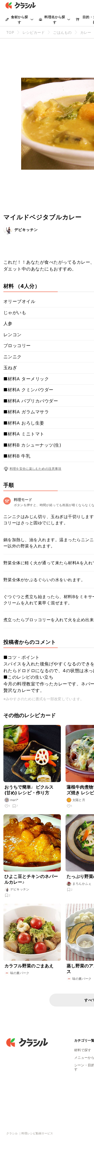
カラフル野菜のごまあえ (29, 965)
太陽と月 (78, 800)
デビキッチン (26, 229)
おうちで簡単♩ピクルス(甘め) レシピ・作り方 (29, 789)
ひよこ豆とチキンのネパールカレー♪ (31, 879)
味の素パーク (20, 973)
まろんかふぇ (82, 883)
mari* (14, 800)
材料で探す (82, 1050)
